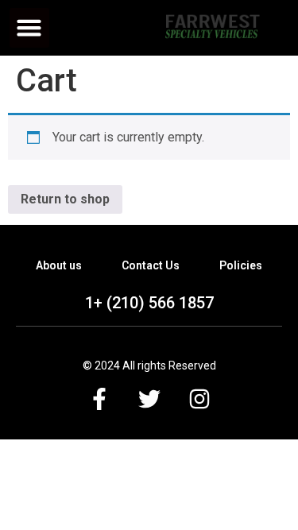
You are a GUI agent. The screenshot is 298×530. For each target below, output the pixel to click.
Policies (240, 265)
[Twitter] (149, 399)
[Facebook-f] (99, 399)
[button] (29, 28)
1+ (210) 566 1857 (149, 302)
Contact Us (151, 265)
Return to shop (65, 199)
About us (59, 265)
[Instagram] (199, 399)
